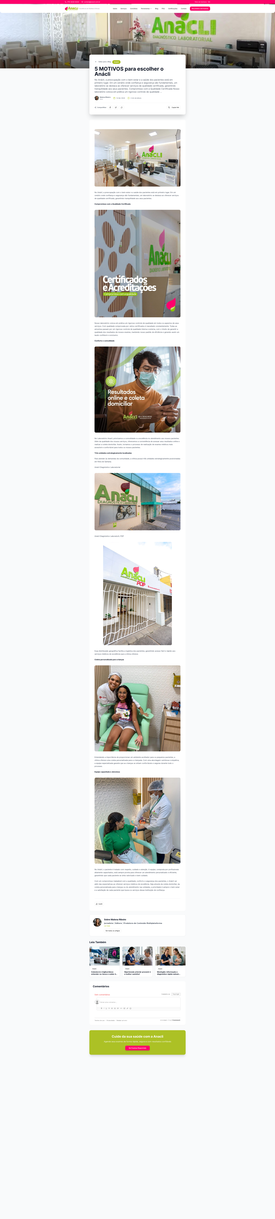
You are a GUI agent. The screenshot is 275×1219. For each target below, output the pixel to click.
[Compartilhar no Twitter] (116, 107)
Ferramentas (145, 8)
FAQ (163, 8)
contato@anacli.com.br (92, 2)
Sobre (115, 8)
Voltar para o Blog (104, 62)
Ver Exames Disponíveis (137, 1048)
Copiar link (175, 107)
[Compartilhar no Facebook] (110, 107)
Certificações (172, 8)
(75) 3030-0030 (73, 2)
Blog (156, 8)
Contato (183, 8)
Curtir (100, 904)
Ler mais (107, 926)
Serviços (124, 8)
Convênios (134, 8)
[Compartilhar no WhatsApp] (121, 107)
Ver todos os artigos (112, 931)
